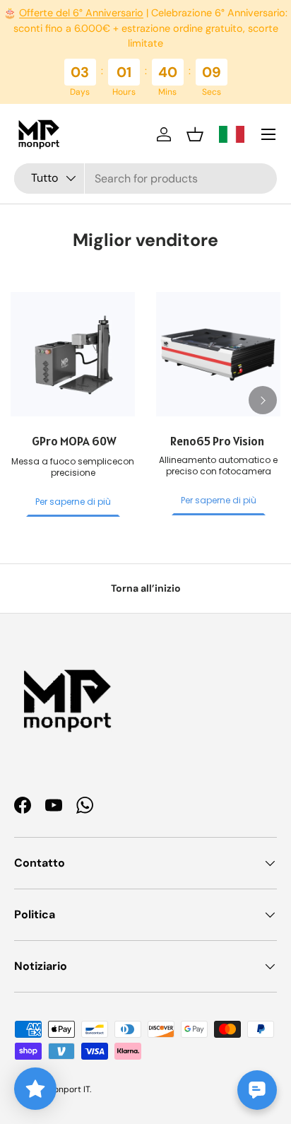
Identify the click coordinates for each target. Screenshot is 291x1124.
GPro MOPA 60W (73, 441)
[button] (194, 134)
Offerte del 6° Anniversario (81, 12)
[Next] (263, 400)
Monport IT (68, 1089)
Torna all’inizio (146, 588)
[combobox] (145, 178)
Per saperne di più (73, 502)
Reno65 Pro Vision (218, 441)
